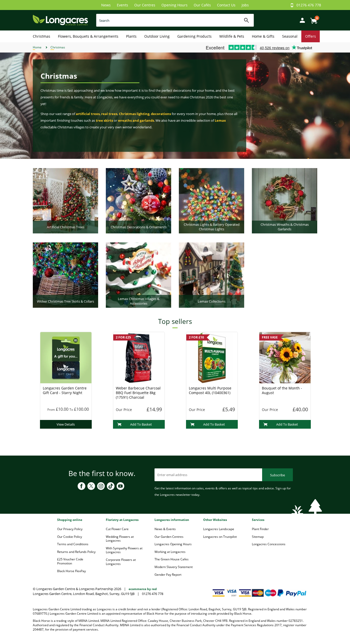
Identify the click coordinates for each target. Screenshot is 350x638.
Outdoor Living (157, 36)
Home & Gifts (263, 36)
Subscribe (277, 475)
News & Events (165, 529)
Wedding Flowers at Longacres (120, 538)
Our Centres (144, 5)
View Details (66, 424)
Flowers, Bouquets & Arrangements (88, 36)
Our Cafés (202, 5)
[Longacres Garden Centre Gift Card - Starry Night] (65, 357)
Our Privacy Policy (70, 529)
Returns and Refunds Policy (76, 552)
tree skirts (104, 120)
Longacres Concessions (268, 544)
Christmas (41, 36)
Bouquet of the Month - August (282, 390)
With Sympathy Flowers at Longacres (124, 550)
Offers (310, 36)
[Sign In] (301, 20)
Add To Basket (141, 424)
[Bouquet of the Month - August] (285, 357)
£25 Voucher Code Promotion (70, 561)
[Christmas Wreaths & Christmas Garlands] (284, 200)
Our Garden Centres (169, 536)
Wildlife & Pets (231, 36)
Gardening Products (194, 36)
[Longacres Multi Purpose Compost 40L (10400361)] (212, 357)
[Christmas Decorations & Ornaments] (138, 200)
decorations (161, 113)
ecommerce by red (143, 589)
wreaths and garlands (136, 120)
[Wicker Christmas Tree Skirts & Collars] (65, 274)
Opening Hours (174, 5)
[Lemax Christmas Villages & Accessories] (138, 274)
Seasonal (289, 36)
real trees (109, 113)
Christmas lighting (134, 113)
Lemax (220, 120)
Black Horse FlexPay (71, 571)
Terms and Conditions (72, 544)
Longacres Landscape (218, 529)
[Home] (60, 20)
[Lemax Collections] (211, 274)
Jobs (245, 5)
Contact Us (226, 5)
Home (37, 47)
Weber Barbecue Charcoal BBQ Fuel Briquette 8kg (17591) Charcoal (138, 393)
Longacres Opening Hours (173, 544)
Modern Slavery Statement (174, 567)
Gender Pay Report (168, 574)
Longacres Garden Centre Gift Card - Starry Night (65, 390)
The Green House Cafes (172, 559)
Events (122, 5)
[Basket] (312, 19)
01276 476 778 (308, 5)
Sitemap (258, 536)
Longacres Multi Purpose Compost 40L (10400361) (210, 390)
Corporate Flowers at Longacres (121, 562)
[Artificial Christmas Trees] (65, 200)
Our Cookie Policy (69, 536)
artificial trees (88, 113)
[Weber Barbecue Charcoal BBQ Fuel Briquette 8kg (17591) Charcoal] (138, 357)
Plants (131, 36)
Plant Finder (260, 529)
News (106, 5)
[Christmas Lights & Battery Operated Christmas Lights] (211, 200)
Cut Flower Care (117, 529)
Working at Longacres (170, 552)
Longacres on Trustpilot (220, 536)
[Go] (246, 20)
